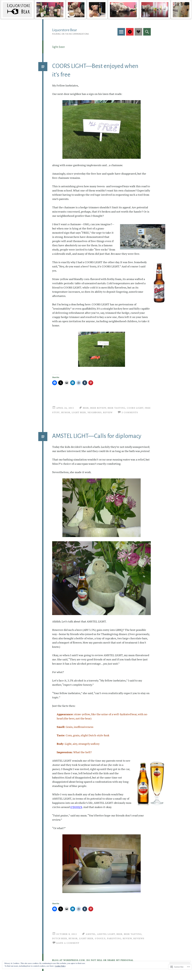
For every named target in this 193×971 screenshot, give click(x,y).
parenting (114, 938)
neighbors (94, 412)
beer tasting (116, 407)
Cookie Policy (60, 966)
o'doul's (100, 938)
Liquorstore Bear (64, 30)
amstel (91, 934)
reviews (138, 938)
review (107, 412)
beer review (98, 407)
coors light (135, 407)
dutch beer (59, 938)
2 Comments (130, 412)
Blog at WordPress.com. (68, 960)
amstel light (106, 934)
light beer (79, 412)
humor (65, 412)
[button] (101, 507)
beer (86, 407)
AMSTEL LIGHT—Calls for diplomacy (96, 436)
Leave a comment (67, 942)
